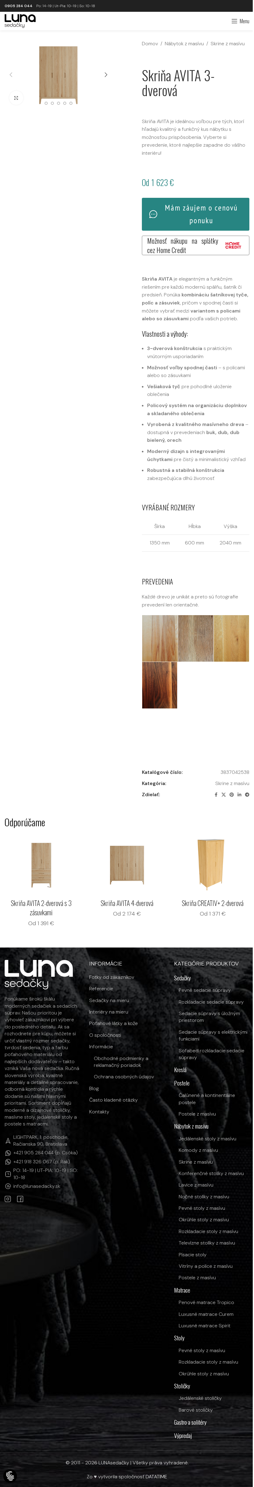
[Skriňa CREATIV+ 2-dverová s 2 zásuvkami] (41, 865)
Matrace (182, 1290)
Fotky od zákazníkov (111, 977)
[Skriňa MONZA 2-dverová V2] (212, 865)
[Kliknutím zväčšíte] (16, 98)
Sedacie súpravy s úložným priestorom (209, 1016)
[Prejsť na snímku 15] (70, 103)
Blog (94, 1088)
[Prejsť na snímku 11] (46, 103)
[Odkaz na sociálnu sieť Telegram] (247, 795)
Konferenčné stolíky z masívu (211, 1173)
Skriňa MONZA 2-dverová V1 (127, 903)
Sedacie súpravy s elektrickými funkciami (213, 1035)
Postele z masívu (197, 1114)
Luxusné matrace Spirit (204, 1325)
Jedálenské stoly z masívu (207, 1138)
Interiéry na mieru (108, 1012)
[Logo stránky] (20, 20)
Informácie (101, 1046)
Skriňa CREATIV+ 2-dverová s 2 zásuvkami (41, 907)
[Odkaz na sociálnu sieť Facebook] (216, 795)
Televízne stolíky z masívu (207, 1243)
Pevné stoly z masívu (202, 1208)
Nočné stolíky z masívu (204, 1196)
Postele (182, 1083)
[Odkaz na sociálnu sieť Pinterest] (232, 795)
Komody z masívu (198, 1150)
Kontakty (99, 1111)
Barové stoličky (196, 1410)
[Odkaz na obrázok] (39, 974)
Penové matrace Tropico (206, 1302)
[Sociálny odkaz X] (224, 795)
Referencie (101, 988)
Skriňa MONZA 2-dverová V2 (213, 903)
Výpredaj (183, 1436)
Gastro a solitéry (190, 1422)
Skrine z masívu (228, 43)
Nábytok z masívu (184, 43)
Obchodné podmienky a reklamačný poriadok (121, 1061)
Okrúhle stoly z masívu (204, 1219)
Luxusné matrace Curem (206, 1314)
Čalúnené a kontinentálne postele (207, 1098)
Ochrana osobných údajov (124, 1076)
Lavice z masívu (196, 1185)
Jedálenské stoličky (200, 1398)
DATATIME (156, 1476)
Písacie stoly (193, 1254)
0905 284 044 (19, 5)
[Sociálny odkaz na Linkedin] (239, 795)
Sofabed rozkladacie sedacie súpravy (211, 1054)
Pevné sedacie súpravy (205, 990)
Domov (150, 43)
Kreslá (180, 1070)
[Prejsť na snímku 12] (52, 103)
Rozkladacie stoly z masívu (208, 1231)
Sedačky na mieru (109, 1000)
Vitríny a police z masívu (206, 1266)
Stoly (179, 1338)
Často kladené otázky (113, 1100)
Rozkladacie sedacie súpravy (211, 1002)
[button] (11, 75)
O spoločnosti (105, 1035)
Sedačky (182, 978)
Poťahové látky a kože (113, 1023)
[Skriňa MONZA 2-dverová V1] (127, 865)
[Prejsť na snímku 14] (64, 103)
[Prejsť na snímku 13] (58, 103)
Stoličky (182, 1386)
